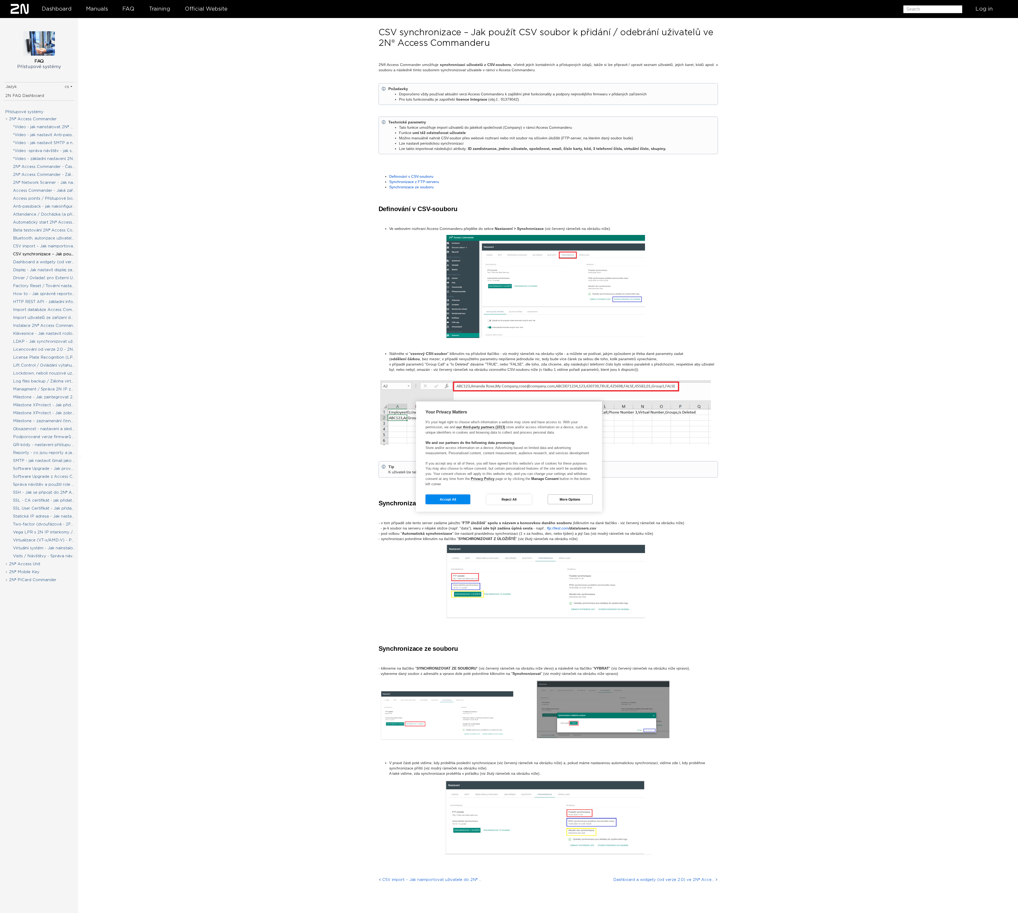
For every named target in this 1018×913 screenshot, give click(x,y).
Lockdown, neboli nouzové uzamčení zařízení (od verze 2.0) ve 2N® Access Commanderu (48, 373)
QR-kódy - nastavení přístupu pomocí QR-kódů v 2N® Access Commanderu (48, 445)
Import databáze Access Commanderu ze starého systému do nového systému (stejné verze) (48, 310)
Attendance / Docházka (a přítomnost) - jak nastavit (48, 214)
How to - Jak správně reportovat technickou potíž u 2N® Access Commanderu (48, 294)
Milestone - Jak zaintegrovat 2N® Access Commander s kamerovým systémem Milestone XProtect (48, 397)
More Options (570, 499)
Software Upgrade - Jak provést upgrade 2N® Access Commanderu (48, 468)
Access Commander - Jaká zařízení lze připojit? (48, 190)
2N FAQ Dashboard (24, 95)
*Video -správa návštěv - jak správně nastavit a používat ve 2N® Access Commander (48, 151)
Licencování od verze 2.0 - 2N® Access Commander (48, 349)
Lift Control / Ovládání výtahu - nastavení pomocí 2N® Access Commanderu (48, 365)
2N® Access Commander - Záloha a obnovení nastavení (48, 174)
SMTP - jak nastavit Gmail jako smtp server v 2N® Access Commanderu (48, 460)
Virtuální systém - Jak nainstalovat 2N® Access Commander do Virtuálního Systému (48, 548)
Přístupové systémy (24, 112)
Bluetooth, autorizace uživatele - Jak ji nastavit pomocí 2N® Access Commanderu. (48, 238)
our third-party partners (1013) (480, 427)
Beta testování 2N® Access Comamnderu (48, 230)
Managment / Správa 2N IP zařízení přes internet (48, 389)
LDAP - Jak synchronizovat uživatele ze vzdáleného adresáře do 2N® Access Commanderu (48, 341)
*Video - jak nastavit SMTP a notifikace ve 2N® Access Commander (48, 143)
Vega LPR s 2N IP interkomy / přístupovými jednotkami (48, 532)
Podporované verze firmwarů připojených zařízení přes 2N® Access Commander (48, 437)
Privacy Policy (482, 479)
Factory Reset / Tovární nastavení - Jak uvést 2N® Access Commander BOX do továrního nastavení (48, 286)
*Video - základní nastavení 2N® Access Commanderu (48, 159)
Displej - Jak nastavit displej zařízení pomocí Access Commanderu (48, 270)
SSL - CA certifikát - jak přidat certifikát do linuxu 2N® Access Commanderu (48, 500)
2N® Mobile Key (24, 572)
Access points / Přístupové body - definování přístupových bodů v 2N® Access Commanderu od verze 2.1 (48, 198)
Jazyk (11, 86)
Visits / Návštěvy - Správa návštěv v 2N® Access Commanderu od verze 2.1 (48, 556)
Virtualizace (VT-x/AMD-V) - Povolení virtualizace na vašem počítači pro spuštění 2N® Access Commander (48, 540)
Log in (984, 9)
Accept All (448, 499)
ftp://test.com (558, 528)
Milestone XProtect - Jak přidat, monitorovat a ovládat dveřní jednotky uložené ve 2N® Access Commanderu (48, 405)
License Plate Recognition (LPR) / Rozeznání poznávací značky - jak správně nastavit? (48, 357)
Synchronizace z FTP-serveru (414, 182)
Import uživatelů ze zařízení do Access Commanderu (48, 317)
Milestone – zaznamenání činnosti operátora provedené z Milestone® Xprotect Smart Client (48, 421)
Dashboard (57, 9)
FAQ (128, 9)
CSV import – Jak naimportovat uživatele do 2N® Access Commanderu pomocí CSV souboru (48, 246)
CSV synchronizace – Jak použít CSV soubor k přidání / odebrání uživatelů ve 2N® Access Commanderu (48, 254)
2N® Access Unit (24, 564)
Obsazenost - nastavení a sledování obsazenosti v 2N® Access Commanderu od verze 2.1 (48, 429)
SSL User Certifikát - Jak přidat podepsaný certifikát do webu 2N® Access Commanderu (48, 508)
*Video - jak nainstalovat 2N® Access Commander (48, 127)
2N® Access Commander (33, 119)
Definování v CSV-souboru (411, 176)
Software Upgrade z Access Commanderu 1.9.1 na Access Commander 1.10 (48, 476)
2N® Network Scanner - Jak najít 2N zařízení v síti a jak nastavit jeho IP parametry (48, 182)
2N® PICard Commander (32, 580)
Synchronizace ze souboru (411, 187)
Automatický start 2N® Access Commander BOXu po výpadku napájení (48, 222)
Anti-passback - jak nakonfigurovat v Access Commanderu (48, 206)
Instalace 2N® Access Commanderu (47, 325)
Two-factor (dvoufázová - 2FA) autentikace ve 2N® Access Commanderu (48, 524)
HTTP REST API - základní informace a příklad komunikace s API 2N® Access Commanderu (48, 302)
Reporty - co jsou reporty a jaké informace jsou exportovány (48, 453)
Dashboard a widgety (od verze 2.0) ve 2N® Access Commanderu (48, 262)
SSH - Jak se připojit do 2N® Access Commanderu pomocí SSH (48, 492)
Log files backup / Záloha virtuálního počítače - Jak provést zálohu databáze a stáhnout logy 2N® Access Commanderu (48, 381)
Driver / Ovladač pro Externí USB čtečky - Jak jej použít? (48, 278)
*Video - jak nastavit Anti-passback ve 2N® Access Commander (48, 135)
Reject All (509, 499)
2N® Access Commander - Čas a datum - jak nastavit (48, 166)
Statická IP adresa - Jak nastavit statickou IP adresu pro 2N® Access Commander (48, 516)
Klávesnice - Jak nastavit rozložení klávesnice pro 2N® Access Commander (48, 333)
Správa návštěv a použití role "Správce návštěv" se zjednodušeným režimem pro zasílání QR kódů (48, 484)
